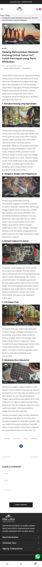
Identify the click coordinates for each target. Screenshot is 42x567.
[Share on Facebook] (21, 446)
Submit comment (21, 505)
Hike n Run (16, 438)
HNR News (34, 438)
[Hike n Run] (19, 9)
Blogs (8, 15)
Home (2, 15)
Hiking (25, 438)
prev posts (7, 457)
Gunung (7, 438)
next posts (34, 457)
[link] (7, 564)
